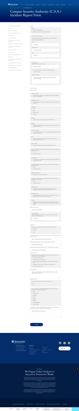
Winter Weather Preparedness (15, 70)
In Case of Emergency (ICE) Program (14, 47)
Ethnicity (34, 300)
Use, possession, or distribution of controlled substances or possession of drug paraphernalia (46, 160)
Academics (38, 4)
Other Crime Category (34, 207)
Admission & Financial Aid (29, 4)
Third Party (35, 228)
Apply (66, 409)
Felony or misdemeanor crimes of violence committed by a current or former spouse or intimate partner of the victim (46, 196)
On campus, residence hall (38, 257)
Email (33, 52)
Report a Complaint (32, 351)
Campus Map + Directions (47, 349)
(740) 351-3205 (21, 349)
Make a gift (63, 348)
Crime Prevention (12, 38)
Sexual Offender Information (14, 63)
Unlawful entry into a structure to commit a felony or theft (43, 119)
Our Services (11, 52)
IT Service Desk (32, 352)
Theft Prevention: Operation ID (15, 65)
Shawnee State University (38, 30)
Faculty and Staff (25, 409)
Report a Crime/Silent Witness (15, 54)
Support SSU (63, 4)
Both (34, 232)
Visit (56, 409)
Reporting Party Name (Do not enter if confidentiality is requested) (42, 242)
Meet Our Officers (12, 49)
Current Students (18, 409)
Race (34, 291)
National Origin (36, 293)
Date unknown (37, 71)
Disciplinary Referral (37, 153)
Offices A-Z (31, 347)
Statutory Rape (36, 112)
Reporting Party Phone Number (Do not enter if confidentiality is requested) (44, 247)
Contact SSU (31, 348)
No (33, 284)
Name (33, 42)
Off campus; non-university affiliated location (41, 31)
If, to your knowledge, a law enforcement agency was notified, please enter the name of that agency (45, 215)
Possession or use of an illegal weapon (40, 174)
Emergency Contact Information (15, 43)
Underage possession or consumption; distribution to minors (44, 145)
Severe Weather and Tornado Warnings (15, 60)
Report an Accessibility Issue (34, 349)
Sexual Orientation (36, 302)
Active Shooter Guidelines (14, 25)
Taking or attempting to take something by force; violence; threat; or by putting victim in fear (46, 126)
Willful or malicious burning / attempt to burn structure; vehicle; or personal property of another (45, 139)
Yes (33, 283)
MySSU (43, 351)
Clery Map (10, 35)
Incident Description (35, 75)
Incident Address (33, 269)
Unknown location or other (38, 266)
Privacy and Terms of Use (40, 404)
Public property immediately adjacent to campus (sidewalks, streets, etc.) (45, 262)
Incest (34, 110)
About (22, 4)
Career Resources (51, 4)
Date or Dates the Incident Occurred (38, 63)
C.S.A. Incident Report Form (14, 33)
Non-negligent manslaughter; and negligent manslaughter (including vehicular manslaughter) (46, 96)
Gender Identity (36, 304)
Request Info (46, 409)
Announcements (45, 347)
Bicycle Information (12, 30)
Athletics (57, 4)
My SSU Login (37, 409)
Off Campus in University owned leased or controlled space (44, 264)
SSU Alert (10, 57)
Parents (11, 408)
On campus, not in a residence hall (39, 259)
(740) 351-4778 (23, 350)
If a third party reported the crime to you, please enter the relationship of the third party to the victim (45, 236)
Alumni (31, 408)
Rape (34, 108)
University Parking (12, 67)
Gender (34, 297)
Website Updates (32, 354)
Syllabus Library (45, 352)
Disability (34, 295)
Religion (34, 298)
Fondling (34, 114)
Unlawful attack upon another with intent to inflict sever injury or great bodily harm (46, 102)
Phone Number (34, 47)
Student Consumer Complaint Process (54, 404)
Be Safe (10, 28)
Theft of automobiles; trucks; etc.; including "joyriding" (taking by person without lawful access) (46, 132)
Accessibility (44, 348)
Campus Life (44, 4)
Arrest (34, 152)
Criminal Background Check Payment (14, 41)
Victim (34, 230)
